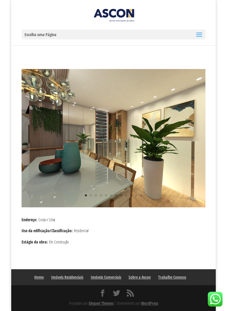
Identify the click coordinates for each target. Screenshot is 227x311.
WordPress (149, 303)
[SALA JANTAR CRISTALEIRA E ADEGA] (113, 207)
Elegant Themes (101, 303)
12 (141, 195)
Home (39, 277)
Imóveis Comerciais (106, 277)
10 (131, 195)
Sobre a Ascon (140, 277)
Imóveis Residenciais (67, 277)
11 (136, 195)
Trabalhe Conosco (172, 277)
